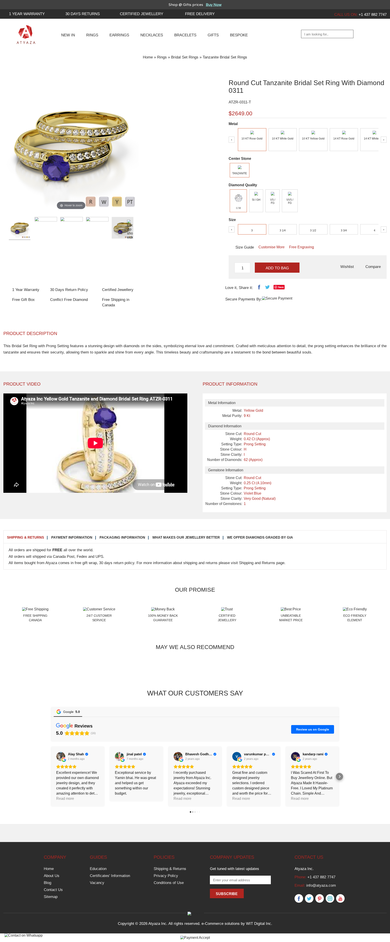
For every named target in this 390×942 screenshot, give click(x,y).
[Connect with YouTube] (340, 898)
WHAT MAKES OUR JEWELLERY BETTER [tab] (186, 537)
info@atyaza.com (321, 885)
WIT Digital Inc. (259, 923)
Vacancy (97, 883)
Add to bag (277, 268)
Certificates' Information (110, 876)
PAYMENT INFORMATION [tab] (71, 537)
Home (148, 57)
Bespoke (239, 35)
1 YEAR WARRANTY (27, 14)
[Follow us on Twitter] (309, 898)
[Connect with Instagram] (330, 898)
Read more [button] (124, 798)
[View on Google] (60, 756)
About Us (51, 876)
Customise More (271, 247)
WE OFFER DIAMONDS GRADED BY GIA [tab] (260, 537)
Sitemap (51, 897)
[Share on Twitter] (267, 288)
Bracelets (185, 35)
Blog (47, 883)
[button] (50, 776)
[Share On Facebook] (259, 288)
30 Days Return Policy (69, 290)
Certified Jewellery (141, 14)
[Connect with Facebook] (299, 898)
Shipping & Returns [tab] (25, 537)
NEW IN (68, 35)
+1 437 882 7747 (321, 877)
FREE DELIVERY (200, 14)
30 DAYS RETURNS (82, 14)
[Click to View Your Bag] (382, 34)
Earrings (119, 35)
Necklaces (151, 35)
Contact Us (53, 890)
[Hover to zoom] (71, 143)
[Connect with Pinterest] (319, 898)
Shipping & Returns (170, 869)
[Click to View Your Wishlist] (371, 34)
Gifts (213, 35)
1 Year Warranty (25, 290)
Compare (373, 267)
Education (98, 869)
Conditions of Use (169, 883)
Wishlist (347, 267)
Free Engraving (301, 247)
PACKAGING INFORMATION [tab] (122, 537)
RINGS (92, 35)
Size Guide (244, 247)
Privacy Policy (166, 876)
